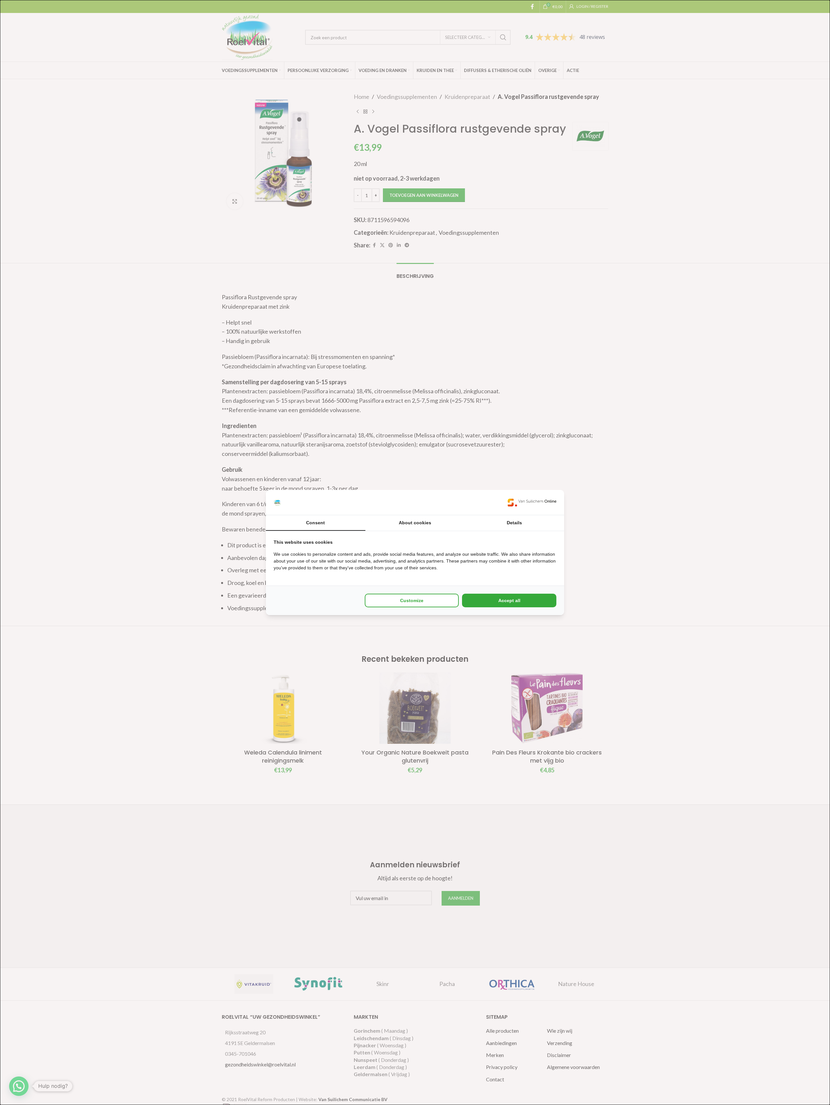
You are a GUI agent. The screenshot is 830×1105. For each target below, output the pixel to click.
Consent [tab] (315, 522)
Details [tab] (514, 522)
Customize (411, 600)
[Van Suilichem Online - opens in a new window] (532, 502)
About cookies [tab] (415, 522)
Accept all (509, 600)
